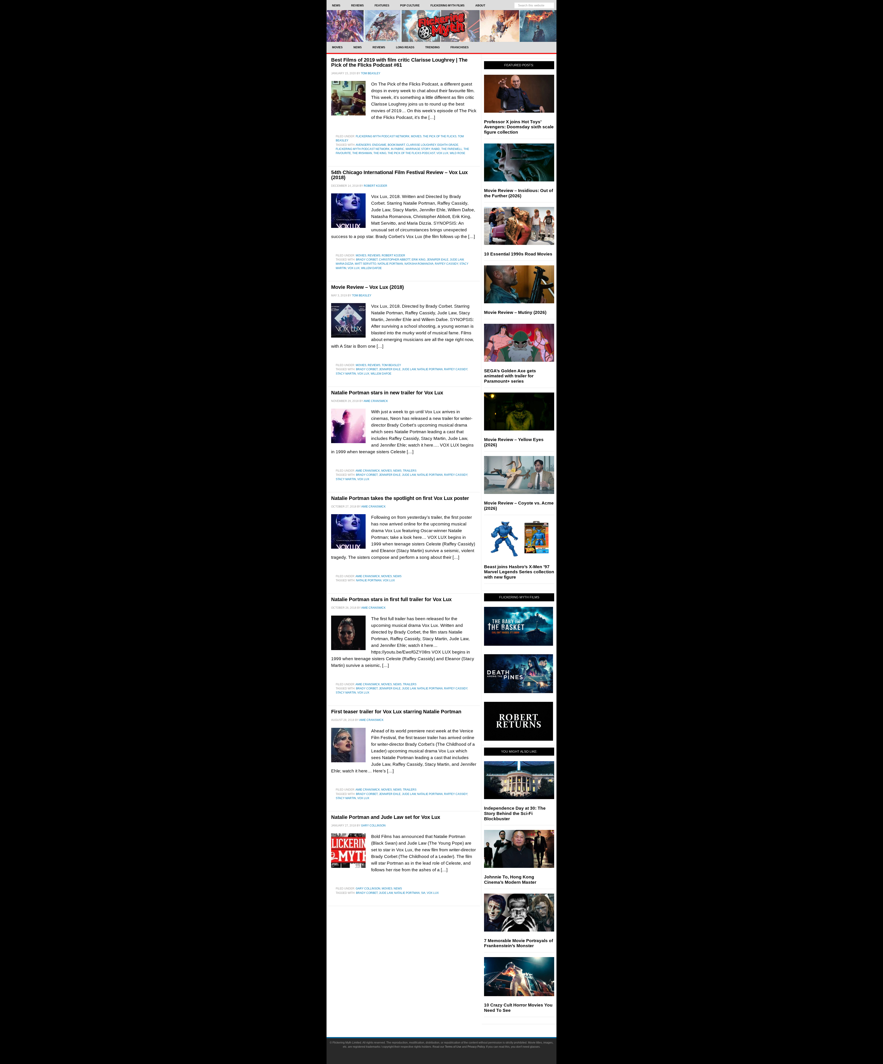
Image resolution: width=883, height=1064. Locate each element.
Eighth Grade (447, 144)
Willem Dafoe (371, 268)
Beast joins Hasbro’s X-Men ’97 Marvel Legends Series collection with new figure (519, 572)
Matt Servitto (365, 263)
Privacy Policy (476, 1046)
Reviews (374, 255)
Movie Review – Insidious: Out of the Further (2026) (518, 193)
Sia (423, 893)
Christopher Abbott (394, 259)
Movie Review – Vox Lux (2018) (367, 287)
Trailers (409, 470)
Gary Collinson (368, 888)
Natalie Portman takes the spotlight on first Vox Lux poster (400, 498)
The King (379, 153)
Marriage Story (418, 149)
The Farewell (451, 149)
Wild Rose (457, 153)
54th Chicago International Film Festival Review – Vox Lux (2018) (399, 174)
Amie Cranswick (367, 470)
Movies (416, 136)
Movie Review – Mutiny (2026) (515, 312)
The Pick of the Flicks (439, 136)
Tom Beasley (391, 365)
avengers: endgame (371, 144)
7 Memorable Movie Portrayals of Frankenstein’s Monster (518, 943)
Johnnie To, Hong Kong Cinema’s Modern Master (510, 880)
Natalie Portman (390, 263)
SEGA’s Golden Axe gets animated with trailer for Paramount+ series (510, 376)
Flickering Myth (441, 26)
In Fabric (397, 149)
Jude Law (457, 259)
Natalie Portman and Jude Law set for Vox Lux (385, 817)
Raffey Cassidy (446, 263)
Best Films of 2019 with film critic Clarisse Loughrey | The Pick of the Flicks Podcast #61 (399, 62)
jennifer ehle (437, 259)
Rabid (435, 149)
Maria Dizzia (344, 263)
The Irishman (362, 153)
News (397, 470)
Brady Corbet (367, 259)
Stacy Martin (346, 373)
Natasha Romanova (418, 263)
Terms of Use (453, 1046)
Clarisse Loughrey (421, 144)
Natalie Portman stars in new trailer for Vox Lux (387, 393)
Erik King (418, 259)
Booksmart (396, 144)
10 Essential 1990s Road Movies (518, 254)
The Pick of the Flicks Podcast (411, 153)
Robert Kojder (393, 255)
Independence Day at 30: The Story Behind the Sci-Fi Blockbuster (515, 813)
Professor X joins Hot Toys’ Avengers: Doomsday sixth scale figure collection (519, 127)
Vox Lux (442, 153)
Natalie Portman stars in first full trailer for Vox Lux (391, 599)
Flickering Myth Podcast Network (383, 136)
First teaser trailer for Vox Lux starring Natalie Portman (396, 711)
